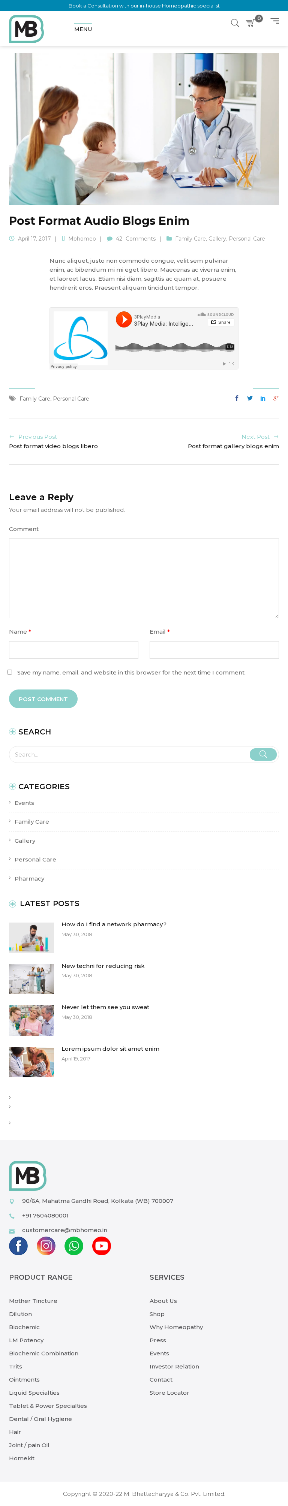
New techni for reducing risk (103, 965)
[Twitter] (249, 398)
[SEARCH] (263, 754)
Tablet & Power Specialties (48, 1405)
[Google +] (274, 398)
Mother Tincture (33, 1300)
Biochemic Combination (43, 1353)
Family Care (32, 821)
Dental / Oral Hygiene (40, 1418)
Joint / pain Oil (29, 1445)
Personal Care (35, 859)
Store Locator (169, 1392)
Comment (24, 528)
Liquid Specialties (34, 1392)
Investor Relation (174, 1366)
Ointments (24, 1379)
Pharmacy (29, 878)
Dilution (20, 1314)
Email (160, 631)
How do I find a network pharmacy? (114, 924)
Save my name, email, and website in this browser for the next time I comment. (131, 672)
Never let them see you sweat (105, 1007)
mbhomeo (82, 238)
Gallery (25, 840)
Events (24, 802)
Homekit (21, 1458)
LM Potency (26, 1340)
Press (158, 1340)
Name (20, 631)
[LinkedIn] (263, 398)
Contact (161, 1379)
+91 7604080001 (45, 1215)
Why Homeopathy (176, 1327)
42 (136, 238)
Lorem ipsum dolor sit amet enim (110, 1048)
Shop (157, 1314)
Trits (15, 1366)
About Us (163, 1300)
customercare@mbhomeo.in (64, 1230)
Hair (15, 1432)
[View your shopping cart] (252, 23)
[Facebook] (238, 398)
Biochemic (24, 1327)
